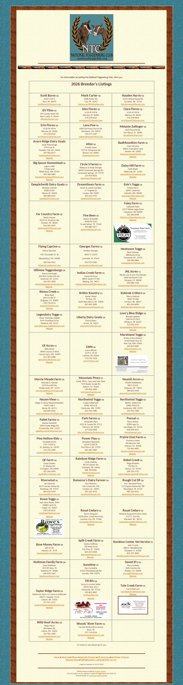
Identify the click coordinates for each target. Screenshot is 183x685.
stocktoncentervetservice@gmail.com (133, 556)
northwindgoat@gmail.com (91, 414)
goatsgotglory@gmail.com (132, 263)
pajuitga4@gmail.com (90, 494)
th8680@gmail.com (94, 453)
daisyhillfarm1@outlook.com (132, 174)
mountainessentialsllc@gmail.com (133, 286)
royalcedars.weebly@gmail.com (133, 522)
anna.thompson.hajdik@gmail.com (49, 326)
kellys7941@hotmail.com (49, 360)
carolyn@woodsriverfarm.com (91, 635)
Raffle (82, 660)
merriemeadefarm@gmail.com (49, 391)
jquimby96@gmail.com (91, 230)
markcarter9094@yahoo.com (91, 104)
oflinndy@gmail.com (49, 119)
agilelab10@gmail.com (91, 199)
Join (104, 645)
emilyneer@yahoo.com (91, 392)
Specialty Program (88, 657)
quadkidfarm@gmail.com (49, 474)
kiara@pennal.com (133, 432)
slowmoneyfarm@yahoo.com (49, 553)
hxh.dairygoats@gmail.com (133, 104)
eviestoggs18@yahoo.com (133, 196)
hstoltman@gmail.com (49, 576)
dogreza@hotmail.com (91, 555)
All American (103, 657)
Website (49, 158)
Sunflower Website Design (98, 676)
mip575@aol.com (91, 361)
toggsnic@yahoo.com (49, 306)
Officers (74, 657)
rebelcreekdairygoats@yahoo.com (133, 474)
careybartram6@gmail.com (133, 592)
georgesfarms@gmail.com (90, 265)
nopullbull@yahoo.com (49, 199)
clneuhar (82, 453)
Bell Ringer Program (120, 657)
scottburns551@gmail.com (49, 104)
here (120, 77)
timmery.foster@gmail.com (133, 451)
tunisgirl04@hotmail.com (49, 637)
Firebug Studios (100, 671)
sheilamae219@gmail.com (49, 228)
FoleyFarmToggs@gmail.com (132, 217)
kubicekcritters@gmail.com (133, 307)
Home (56, 657)
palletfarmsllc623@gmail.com (49, 431)
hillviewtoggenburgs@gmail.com (49, 284)
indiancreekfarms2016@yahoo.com (90, 284)
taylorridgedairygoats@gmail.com (49, 605)
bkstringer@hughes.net (91, 178)
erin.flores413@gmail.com (90, 121)
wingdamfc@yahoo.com (49, 156)
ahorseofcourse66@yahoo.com (132, 393)
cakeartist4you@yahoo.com (91, 137)
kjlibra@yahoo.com (132, 349)
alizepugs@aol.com (90, 156)
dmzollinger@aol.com (133, 135)
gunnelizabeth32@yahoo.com (49, 453)
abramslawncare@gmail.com (91, 307)
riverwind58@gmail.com (49, 494)
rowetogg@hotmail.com (49, 513)
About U (64, 657)
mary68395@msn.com (133, 574)
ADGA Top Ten (110, 660)
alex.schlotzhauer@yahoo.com (91, 432)
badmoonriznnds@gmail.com (133, 154)
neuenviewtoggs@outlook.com (49, 414)
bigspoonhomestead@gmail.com (49, 177)
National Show (72, 660)
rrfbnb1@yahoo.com (91, 473)
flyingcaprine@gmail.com (49, 265)
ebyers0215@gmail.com (90, 326)
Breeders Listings (94, 660)
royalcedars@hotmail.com (90, 522)
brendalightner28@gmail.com (133, 327)
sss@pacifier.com (90, 595)
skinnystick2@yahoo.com (133, 494)
